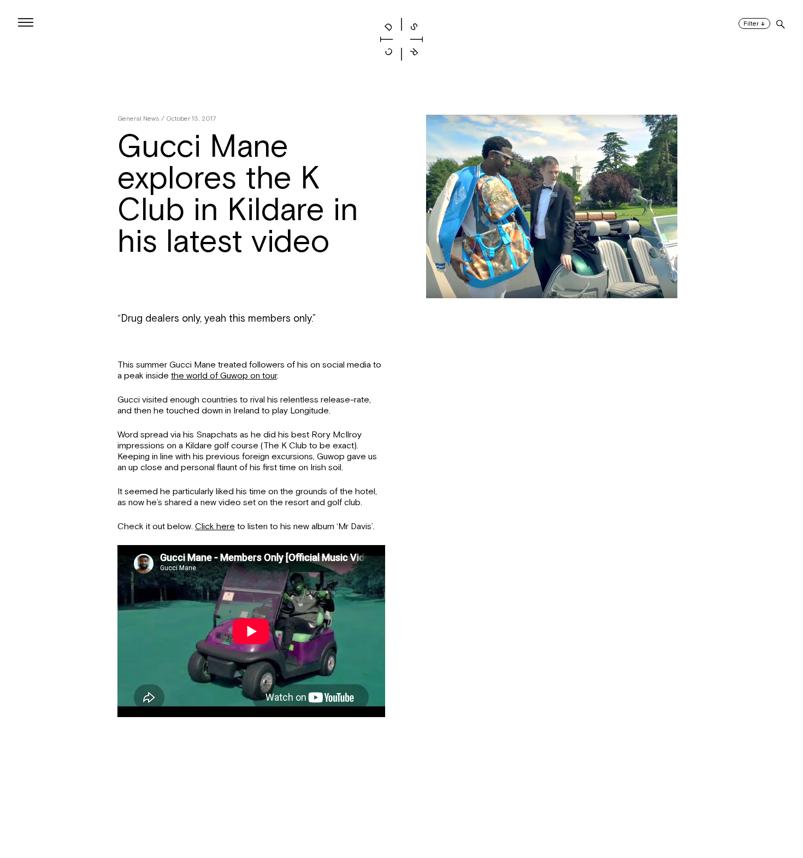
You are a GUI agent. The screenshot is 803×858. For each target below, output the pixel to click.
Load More (401, 805)
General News (138, 118)
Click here (215, 526)
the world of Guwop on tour (224, 375)
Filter (754, 24)
